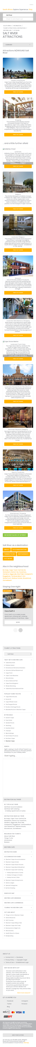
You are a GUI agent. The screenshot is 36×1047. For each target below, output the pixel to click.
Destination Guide (10, 852)
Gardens (6, 574)
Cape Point (9, 673)
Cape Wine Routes (11, 697)
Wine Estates (10, 678)
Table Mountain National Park (14, 688)
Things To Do (8, 838)
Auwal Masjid (18, 229)
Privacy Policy (10, 960)
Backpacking (9, 936)
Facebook (10, 1001)
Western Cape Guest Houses (14, 864)
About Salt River (9, 836)
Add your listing (18, 1035)
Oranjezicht (28, 574)
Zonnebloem (7, 580)
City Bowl (16, 30)
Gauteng (8, 725)
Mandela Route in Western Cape (15, 709)
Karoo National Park (12, 681)
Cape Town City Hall (18, 379)
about (6, 550)
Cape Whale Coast (11, 702)
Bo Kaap (5, 570)
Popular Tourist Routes (12, 694)
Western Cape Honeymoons (14, 880)
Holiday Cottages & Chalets (15, 875)
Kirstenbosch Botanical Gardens (15, 668)
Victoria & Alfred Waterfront (14, 670)
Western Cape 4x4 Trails (13, 925)
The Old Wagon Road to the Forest (18, 74)
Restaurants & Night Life (13, 928)
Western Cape (7, 30)
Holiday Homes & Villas (13, 877)
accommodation (19, 550)
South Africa (7, 25)
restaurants (23, 554)
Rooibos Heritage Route (13, 707)
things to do (9, 554)
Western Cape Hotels (12, 862)
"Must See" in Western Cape (13, 660)
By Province (8, 715)
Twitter (9, 1004)
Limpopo (8, 731)
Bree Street (18, 313)
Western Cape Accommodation (15, 859)
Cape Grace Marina (18, 356)
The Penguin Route (11, 704)
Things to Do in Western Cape (15, 915)
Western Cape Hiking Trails (14, 923)
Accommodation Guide (12, 856)
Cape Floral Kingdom (12, 683)
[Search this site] (24, 4)
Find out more (18, 92)
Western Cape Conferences (13, 903)
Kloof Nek (20, 574)
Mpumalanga (10, 733)
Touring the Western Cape (13, 907)
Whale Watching (11, 686)
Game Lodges (10, 883)
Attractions (8, 840)
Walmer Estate (17, 578)
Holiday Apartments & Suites (16, 811)
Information (17, 25)
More (18, 622)
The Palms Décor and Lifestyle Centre (18, 113)
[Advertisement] (18, 778)
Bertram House (18, 270)
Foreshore (22, 572)
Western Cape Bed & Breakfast (15, 867)
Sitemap (26, 1043)
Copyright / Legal (21, 960)
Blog (8, 1007)
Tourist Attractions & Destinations (14, 28)
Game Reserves (10, 918)
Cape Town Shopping (18, 505)
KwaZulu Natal (10, 728)
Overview (9, 45)
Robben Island (10, 665)
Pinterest (24, 1004)
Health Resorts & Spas (12, 933)
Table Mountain (10, 662)
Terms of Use (10, 962)
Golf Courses (10, 920)
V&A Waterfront (9, 826)
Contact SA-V (10, 957)
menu (28, 4)
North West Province (12, 736)
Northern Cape (10, 738)
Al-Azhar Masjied (18, 186)
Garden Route (10, 723)
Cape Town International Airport (18, 465)
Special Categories (11, 885)
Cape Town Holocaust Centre (18, 423)
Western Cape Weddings (12, 898)
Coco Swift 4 (10, 611)
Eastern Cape (10, 718)
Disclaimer (19, 957)
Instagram (25, 1001)
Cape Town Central (16, 570)
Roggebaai (6, 576)
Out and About (9, 912)
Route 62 (8, 699)
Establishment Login (22, 962)
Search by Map (9, 893)
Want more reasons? (23, 993)
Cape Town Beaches (12, 675)
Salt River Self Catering (11, 809)
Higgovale (13, 574)
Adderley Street (18, 163)
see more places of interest (15, 535)
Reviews (7, 842)
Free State (9, 720)
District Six (14, 572)
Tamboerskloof (16, 576)
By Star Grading (10, 888)
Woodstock (27, 578)
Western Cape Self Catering (14, 870)
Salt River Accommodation (13, 807)
